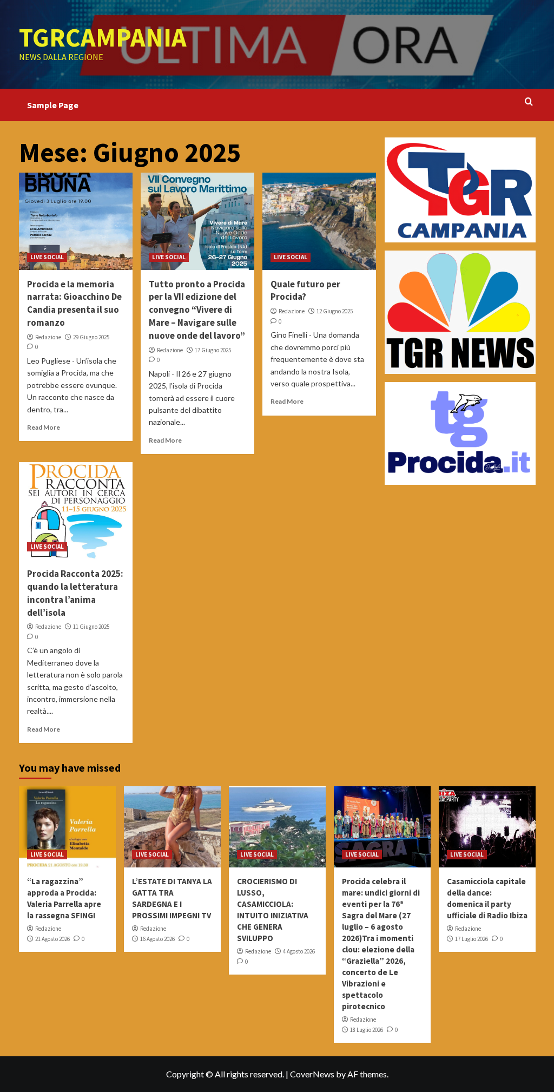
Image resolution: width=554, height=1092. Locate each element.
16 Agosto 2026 (157, 939)
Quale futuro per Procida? (305, 290)
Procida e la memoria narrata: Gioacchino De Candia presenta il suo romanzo (74, 303)
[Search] (529, 102)
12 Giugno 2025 (334, 311)
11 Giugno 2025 (91, 626)
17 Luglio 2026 (471, 939)
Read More (43, 427)
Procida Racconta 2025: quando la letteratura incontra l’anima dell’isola (75, 593)
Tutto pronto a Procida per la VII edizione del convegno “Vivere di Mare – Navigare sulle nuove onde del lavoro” (197, 309)
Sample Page (52, 105)
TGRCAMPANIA (103, 37)
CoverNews (312, 1074)
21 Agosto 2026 (52, 939)
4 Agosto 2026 (299, 951)
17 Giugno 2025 (213, 350)
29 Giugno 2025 (91, 337)
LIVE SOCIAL (47, 257)
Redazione (48, 337)
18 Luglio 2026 (366, 1030)
